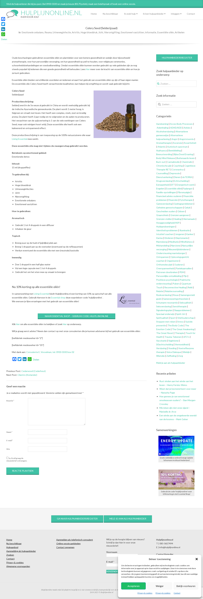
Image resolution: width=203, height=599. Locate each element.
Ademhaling (162, 127)
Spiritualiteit (162, 317)
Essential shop (58, 297)
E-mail (9, 440)
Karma (159, 238)
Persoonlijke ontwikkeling (169, 276)
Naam (9, 432)
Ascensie (177, 143)
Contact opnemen (65, 547)
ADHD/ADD (176, 127)
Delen (36, 359)
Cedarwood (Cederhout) (33, 371)
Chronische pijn (164, 165)
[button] (196, 559)
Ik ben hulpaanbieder (153, 13)
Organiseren (172, 260)
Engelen (160, 188)
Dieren (177, 177)
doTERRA (187, 177)
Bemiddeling (175, 150)
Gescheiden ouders (166, 211)
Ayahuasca (161, 150)
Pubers (176, 283)
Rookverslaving (163, 295)
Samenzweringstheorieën (176, 298)
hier (88, 69)
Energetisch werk (185, 184)
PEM (181, 272)
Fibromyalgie (184, 192)
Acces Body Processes (181, 123)
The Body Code (175, 325)
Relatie (159, 291)
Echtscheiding (181, 181)
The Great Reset (164, 333)
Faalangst (188, 188)
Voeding (172, 348)
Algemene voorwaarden (18, 566)
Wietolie (160, 355)
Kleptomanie (181, 238)
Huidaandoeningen (165, 226)
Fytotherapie (186, 200)
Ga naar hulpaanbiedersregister (77, 518)
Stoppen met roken (165, 321)
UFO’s (186, 336)
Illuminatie (184, 230)
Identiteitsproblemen (167, 230)
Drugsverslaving (164, 181)
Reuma (48, 32)
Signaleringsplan (164, 310)
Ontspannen (162, 257)
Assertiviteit (189, 143)
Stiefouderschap (185, 317)
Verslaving (161, 348)
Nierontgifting (112, 32)
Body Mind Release (165, 158)
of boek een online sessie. (123, 4)
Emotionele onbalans (33, 32)
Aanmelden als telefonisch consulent (74, 539)
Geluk (187, 207)
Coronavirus (178, 169)
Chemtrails (186, 162)
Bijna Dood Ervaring (183, 154)
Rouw (176, 295)
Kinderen (169, 238)
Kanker (189, 234)
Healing (177, 219)
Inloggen (175, 13)
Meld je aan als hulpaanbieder (170, 362)
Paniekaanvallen (184, 268)
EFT (173, 184)
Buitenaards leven (186, 158)
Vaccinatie (161, 340)
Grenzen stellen (164, 219)
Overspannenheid (165, 268)
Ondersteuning (164, 253)
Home (94, 13)
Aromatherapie (163, 143)
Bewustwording (164, 154)
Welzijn (186, 352)
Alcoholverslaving (165, 131)
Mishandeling (162, 245)
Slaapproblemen (182, 310)
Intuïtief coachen (164, 234)
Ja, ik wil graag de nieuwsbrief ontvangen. (16, 459)
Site (8, 449)
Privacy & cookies (145, 593)
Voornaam (111, 552)
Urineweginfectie (62, 32)
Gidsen (181, 211)
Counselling (162, 173)
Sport (173, 317)
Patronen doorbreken (167, 272)
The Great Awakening (183, 329)
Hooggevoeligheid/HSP (167, 222)
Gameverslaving (164, 203)
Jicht (100, 32)
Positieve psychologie (167, 279)
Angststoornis (186, 139)
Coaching (178, 165)
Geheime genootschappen (169, 207)
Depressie (175, 173)
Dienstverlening (164, 177)
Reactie (10, 400)
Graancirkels (162, 215)
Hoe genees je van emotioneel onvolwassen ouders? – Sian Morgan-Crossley (177, 400)
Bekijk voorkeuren (185, 586)
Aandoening (162, 123)
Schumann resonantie (167, 302)
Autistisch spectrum (177, 146)
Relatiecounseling (174, 291)
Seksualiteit (185, 302)
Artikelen (179, 32)
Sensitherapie (180, 306)
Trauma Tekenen (173, 336)
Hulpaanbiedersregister (177, 57)
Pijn (185, 276)
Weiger (160, 586)
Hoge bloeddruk (89, 32)
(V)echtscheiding (164, 344)
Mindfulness (187, 241)
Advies (187, 127)
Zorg (180, 355)
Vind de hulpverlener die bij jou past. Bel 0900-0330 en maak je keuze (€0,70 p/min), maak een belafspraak (58, 4)
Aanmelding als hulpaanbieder (21, 551)
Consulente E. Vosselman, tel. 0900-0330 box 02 (50, 352)
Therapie (179, 333)
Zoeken (10, 555)
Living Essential (19, 139)
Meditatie (174, 241)
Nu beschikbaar (110, 13)
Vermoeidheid (182, 344)
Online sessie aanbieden (68, 543)
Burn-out (160, 162)
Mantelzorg (161, 241)
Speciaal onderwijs (165, 314)
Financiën (173, 200)
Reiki (190, 287)
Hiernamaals (189, 219)
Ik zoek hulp (130, 13)
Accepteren (134, 586)
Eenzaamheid (162, 184)
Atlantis (161, 146)
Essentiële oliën (165, 32)
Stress (180, 321)
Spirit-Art (181, 314)
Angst (174, 139)
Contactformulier (164, 554)
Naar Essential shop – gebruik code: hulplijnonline (76, 316)
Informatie (150, 32)
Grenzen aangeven (179, 215)
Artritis (76, 32)
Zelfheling (171, 355)
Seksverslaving (163, 306)
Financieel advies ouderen (169, 196)
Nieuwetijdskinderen (178, 249)
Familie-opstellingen (166, 192)
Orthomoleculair (164, 264)
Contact (177, 593)
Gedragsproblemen (183, 203)
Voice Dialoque (173, 352)
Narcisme (175, 245)
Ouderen (178, 264)
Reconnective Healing (175, 287)
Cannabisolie (173, 162)
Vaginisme (173, 340)
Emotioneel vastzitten (132, 32)
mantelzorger (178, 253)
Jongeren (179, 234)
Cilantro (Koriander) (27, 375)
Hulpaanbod (12, 547)
